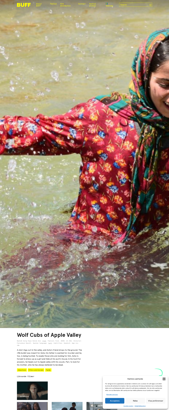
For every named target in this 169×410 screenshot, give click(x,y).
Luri (50, 343)
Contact (82, 4)
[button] (164, 379)
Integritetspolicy (140, 406)
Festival (53, 4)
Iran (44, 341)
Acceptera (115, 401)
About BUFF (39, 5)
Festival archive (92, 5)
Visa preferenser (155, 401)
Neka (135, 401)
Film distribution (65, 5)
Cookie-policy (128, 406)
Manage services (112, 394)
